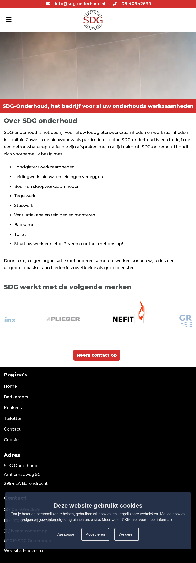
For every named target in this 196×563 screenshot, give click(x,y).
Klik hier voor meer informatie (149, 519)
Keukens (13, 407)
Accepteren (95, 534)
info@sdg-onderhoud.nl (79, 3)
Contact (12, 429)
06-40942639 (135, 3)
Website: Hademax (23, 550)
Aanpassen (66, 534)
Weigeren (126, 534)
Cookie (11, 439)
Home (10, 386)
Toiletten (13, 418)
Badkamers (16, 397)
